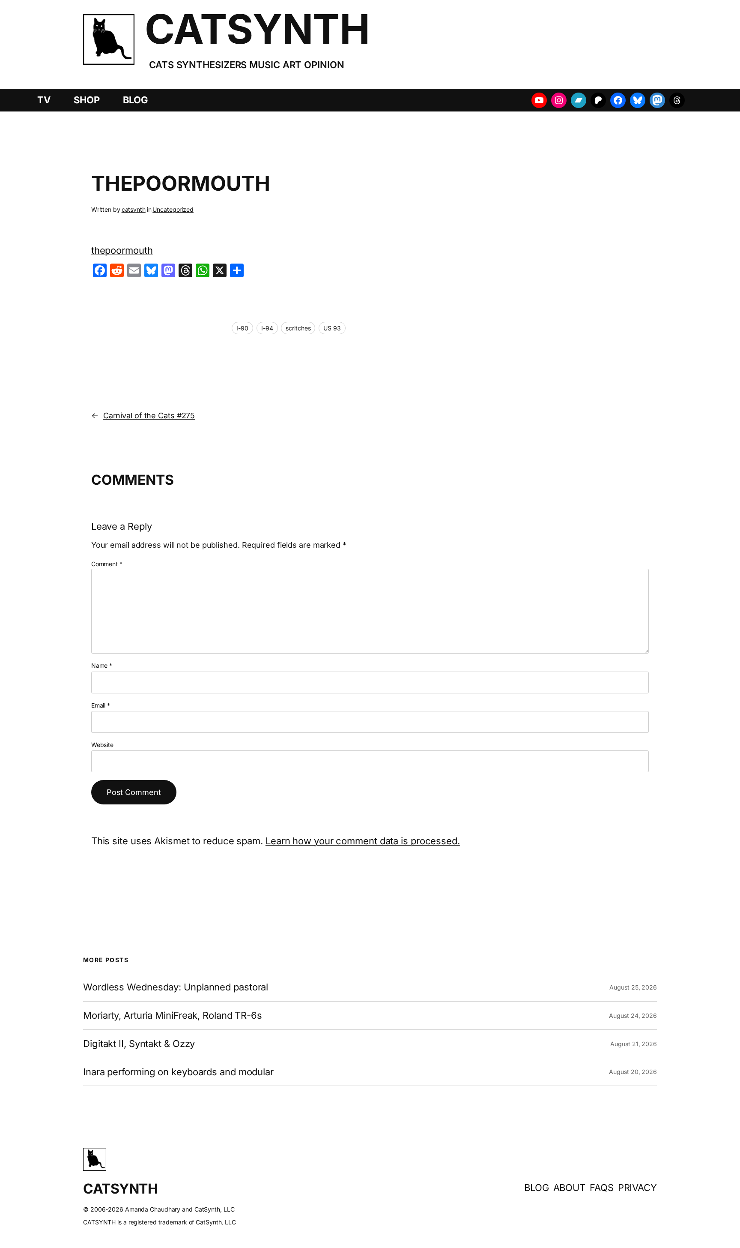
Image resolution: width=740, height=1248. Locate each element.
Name (101, 665)
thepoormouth (122, 250)
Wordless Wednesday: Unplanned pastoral (175, 987)
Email (100, 705)
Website (102, 744)
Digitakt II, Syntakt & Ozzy (139, 1043)
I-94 (267, 328)
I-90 (242, 328)
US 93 (332, 328)
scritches (298, 328)
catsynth (134, 209)
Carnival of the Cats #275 (149, 415)
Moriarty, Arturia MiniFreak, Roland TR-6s (172, 1015)
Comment (106, 563)
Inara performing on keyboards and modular (178, 1072)
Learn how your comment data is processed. (363, 840)
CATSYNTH (257, 29)
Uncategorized (173, 209)
